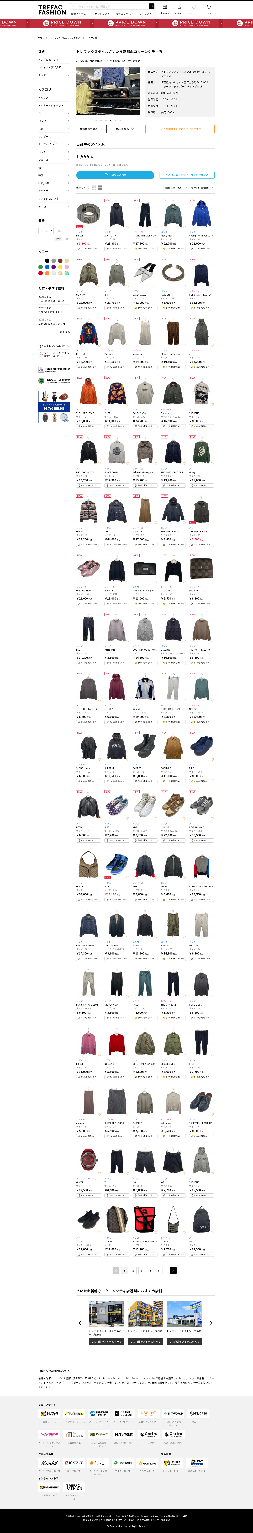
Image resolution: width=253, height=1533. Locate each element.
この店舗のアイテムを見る (106, 1341)
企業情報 (70, 1516)
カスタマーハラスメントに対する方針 (131, 1519)
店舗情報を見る (89, 129)
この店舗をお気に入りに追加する (182, 129)
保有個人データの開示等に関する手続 (168, 1516)
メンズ (48, 59)
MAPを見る (122, 129)
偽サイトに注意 (90, 1519)
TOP (40, 38)
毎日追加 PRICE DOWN (126, 23)
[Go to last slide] (80, 1323)
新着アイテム (78, 13)
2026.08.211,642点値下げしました (51, 321)
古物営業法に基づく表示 (108, 1516)
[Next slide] (211, 1323)
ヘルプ (155, 1519)
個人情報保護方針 (85, 1516)
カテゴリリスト (124, 13)
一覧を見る (63, 332)
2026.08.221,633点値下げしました (51, 299)
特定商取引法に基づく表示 (135, 1516)
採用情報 (165, 1519)
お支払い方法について (56, 345)
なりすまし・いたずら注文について (56, 354)
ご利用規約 (106, 1519)
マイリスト (145, 13)
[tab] (96, 120)
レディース (50, 67)
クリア (58, 239)
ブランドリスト (101, 13)
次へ (173, 1270)
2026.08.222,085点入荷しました (50, 310)
